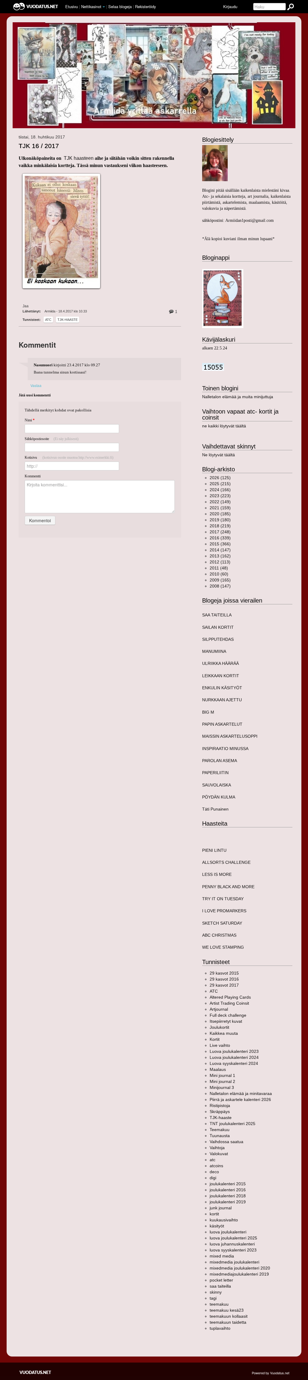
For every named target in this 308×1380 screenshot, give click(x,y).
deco (214, 1171)
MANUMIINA (214, 651)
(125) (220, 477)
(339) (220, 537)
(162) (220, 556)
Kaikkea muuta (224, 1033)
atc (48, 319)
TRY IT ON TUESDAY (223, 898)
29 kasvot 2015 (224, 973)
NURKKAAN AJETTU (222, 699)
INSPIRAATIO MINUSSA (225, 748)
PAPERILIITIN (215, 772)
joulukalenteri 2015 (228, 1183)
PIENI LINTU (214, 850)
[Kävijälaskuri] (213, 366)
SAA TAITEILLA (217, 614)
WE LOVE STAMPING (223, 947)
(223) (220, 495)
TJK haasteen (79, 158)
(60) (219, 574)
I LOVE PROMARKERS (224, 910)
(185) (220, 513)
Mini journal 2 (222, 1081)
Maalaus (218, 1069)
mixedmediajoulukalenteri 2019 (239, 1274)
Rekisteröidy (145, 6)
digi (213, 1177)
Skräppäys (220, 1111)
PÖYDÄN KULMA (218, 797)
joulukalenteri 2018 (228, 1195)
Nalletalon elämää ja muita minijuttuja (237, 396)
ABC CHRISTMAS (219, 935)
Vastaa (36, 385)
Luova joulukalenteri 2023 (234, 1051)
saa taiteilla (220, 1286)
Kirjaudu (230, 6)
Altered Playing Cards (230, 997)
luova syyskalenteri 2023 (233, 1250)
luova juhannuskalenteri (232, 1244)
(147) (220, 549)
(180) (220, 519)
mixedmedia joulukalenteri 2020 (240, 1268)
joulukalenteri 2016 (228, 1189)
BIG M (208, 712)
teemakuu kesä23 (227, 1310)
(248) (220, 531)
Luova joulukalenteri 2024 (234, 1057)
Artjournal (219, 1009)
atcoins (216, 1165)
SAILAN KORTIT (218, 627)
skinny (216, 1292)
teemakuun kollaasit (229, 1316)
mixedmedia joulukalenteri (234, 1262)
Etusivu (71, 6)
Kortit (215, 1039)
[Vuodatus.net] (35, 1372)
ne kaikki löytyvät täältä (224, 425)
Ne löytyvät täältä (218, 454)
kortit (214, 1213)
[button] (104, 7)
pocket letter (221, 1280)
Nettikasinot (91, 6)
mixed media (222, 1256)
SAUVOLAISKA (216, 785)
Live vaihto (220, 1045)
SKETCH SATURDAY (222, 923)
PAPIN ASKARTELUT (222, 724)
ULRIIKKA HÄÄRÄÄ (220, 663)
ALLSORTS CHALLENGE (226, 862)
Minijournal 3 (222, 1087)
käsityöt (217, 1225)
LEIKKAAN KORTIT (220, 675)
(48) (219, 568)
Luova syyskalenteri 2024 (234, 1063)
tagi (213, 1298)
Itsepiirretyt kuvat (226, 1021)
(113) (220, 562)
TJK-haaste (67, 319)
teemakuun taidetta (228, 1322)
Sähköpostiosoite (52, 439)
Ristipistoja (220, 1105)
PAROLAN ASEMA (219, 760)
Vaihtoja (217, 1147)
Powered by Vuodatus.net (270, 1372)
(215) (220, 483)
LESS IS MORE (217, 874)
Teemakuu (219, 1129)
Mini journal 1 (222, 1075)
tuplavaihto (220, 1328)
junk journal (221, 1207)
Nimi (30, 420)
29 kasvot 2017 (224, 985)
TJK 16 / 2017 (39, 145)
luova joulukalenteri (228, 1232)
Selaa (120, 6)
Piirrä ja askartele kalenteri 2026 (240, 1099)
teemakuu (219, 1304)
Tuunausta (220, 1135)
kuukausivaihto (224, 1219)
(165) (220, 580)
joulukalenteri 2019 (228, 1201)
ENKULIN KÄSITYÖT (222, 687)
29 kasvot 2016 (224, 979)
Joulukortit (219, 1027)
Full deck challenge (228, 1015)
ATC (214, 991)
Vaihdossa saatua (226, 1141)
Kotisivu (69, 457)
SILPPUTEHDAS (218, 639)
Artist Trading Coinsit (229, 1003)
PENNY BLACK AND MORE (228, 886)
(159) (220, 507)
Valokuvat (219, 1153)
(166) (220, 489)
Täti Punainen (215, 809)
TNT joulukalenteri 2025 (232, 1123)
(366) (220, 543)
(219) (220, 525)
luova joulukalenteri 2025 (233, 1238)
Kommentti (33, 476)
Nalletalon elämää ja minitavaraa (241, 1093)
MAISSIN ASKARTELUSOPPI (229, 736)
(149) (220, 501)
